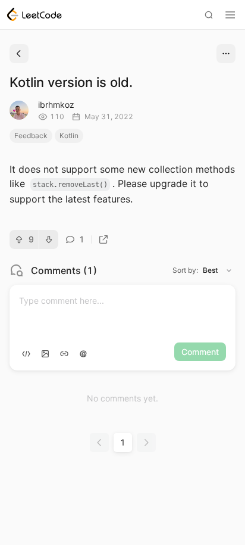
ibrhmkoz (56, 104)
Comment (200, 352)
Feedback (31, 135)
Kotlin (68, 135)
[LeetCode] (34, 14)
